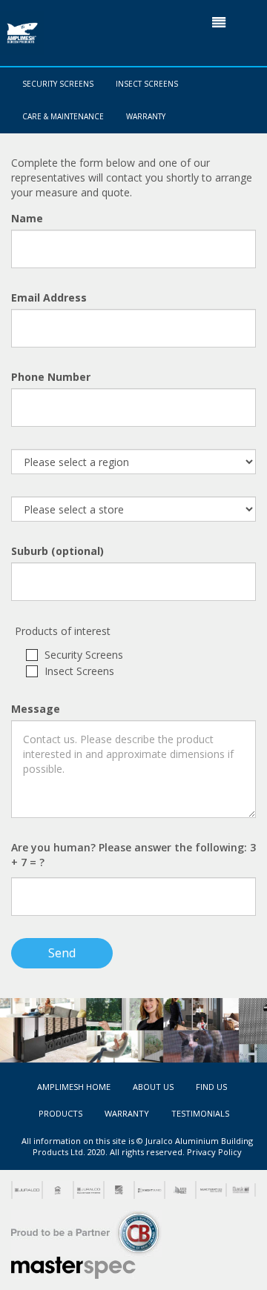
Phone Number (50, 377)
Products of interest (63, 631)
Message (35, 709)
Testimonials (200, 1113)
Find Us (211, 1086)
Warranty (145, 116)
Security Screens (57, 84)
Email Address (49, 297)
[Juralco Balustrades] (88, 1190)
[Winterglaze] (179, 1190)
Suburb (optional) (57, 551)
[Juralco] (26, 1190)
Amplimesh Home (74, 1086)
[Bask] (240, 1189)
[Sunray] (118, 1190)
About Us (153, 1086)
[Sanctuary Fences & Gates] (210, 1190)
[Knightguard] (149, 1190)
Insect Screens (147, 84)
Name (27, 218)
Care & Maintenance (63, 116)
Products (60, 1113)
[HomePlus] (57, 1190)
